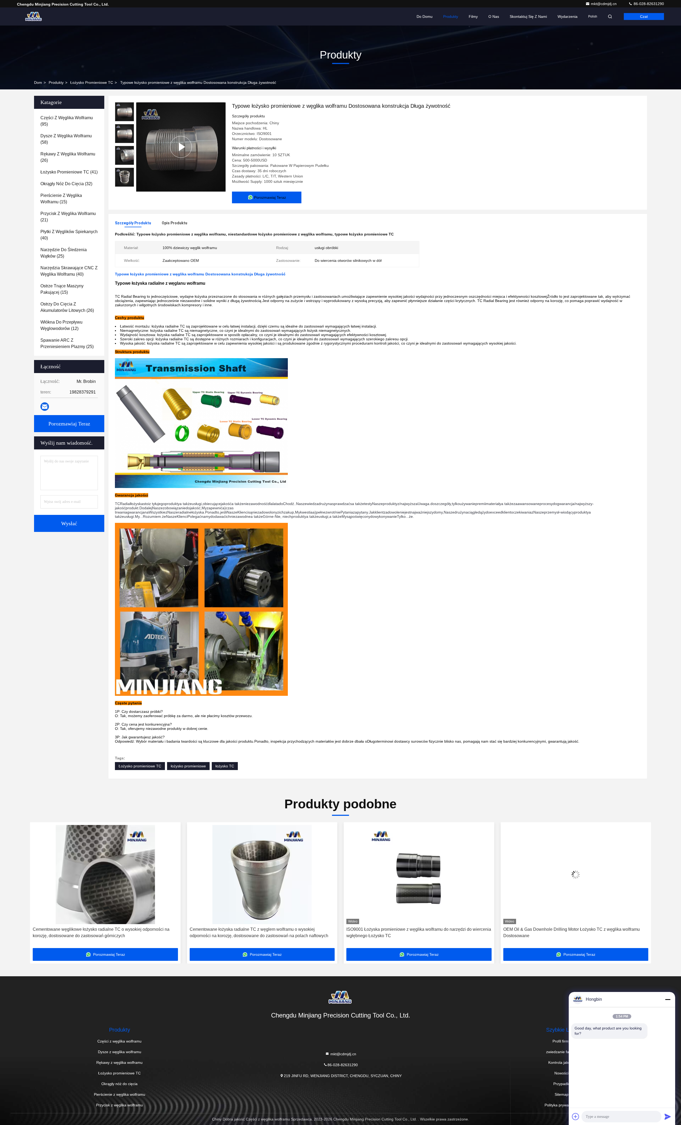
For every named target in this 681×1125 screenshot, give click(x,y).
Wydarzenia (568, 16)
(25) (63, 252)
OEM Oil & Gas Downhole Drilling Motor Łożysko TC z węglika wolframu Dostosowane (414, 932)
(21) (68, 216)
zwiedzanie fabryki (561, 1052)
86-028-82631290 (648, 4)
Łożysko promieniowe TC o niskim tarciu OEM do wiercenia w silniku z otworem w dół (569, 932)
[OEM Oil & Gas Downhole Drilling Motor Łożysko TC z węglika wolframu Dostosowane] (419, 874)
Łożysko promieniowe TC (91, 82)
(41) (69, 172)
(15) (61, 198)
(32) (66, 183)
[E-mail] (44, 406)
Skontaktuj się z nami (528, 16)
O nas (493, 16)
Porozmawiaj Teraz (69, 424)
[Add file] (575, 1116)
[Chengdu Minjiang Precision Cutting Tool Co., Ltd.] (34, 16)
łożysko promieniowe (188, 766)
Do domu (425, 16)
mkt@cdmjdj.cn (604, 4)
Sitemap (561, 1094)
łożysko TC (224, 766)
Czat (644, 16)
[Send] (667, 1116)
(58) (66, 139)
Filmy (473, 16)
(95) (66, 120)
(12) (61, 325)
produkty (56, 82)
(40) (69, 234)
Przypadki (561, 1084)
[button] (39, 887)
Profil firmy (561, 1041)
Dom (38, 82)
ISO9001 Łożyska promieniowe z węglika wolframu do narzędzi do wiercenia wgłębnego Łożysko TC (262, 932)
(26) (67, 157)
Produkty (450, 16)
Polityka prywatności (562, 1105)
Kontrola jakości (561, 1062)
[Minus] (668, 999)
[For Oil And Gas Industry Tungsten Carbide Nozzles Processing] (181, 147)
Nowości (561, 1073)
